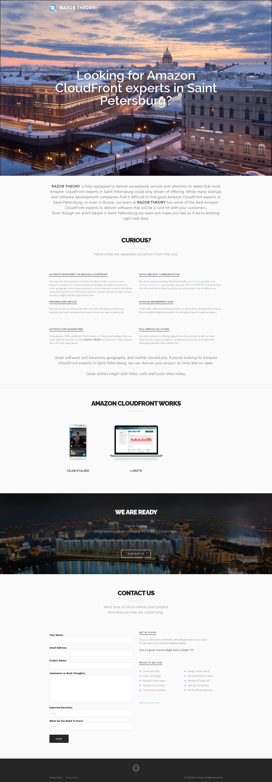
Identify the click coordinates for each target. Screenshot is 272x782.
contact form (193, 281)
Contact (218, 7)
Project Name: (57, 660)
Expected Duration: (60, 707)
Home (172, 7)
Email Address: (58, 647)
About (183, 7)
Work (206, 7)
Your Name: (56, 634)
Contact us (136, 553)
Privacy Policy (55, 777)
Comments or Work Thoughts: (67, 673)
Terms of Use (72, 777)
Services (195, 7)
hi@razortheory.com (149, 284)
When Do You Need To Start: (66, 720)
